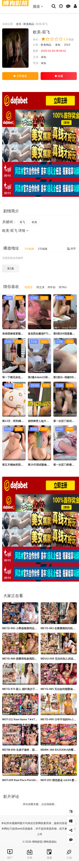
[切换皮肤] (71, 821)
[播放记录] (61, 6)
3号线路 (29, 248)
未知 (57, 44)
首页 (18, 24)
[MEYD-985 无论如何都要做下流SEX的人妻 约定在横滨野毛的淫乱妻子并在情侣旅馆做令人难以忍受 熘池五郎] (59, 674)
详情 (22, 230)
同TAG (62, 287)
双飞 (22, 222)
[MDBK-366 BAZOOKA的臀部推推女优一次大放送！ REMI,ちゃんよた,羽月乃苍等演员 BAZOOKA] (59, 734)
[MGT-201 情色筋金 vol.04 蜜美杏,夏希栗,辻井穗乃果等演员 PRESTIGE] (59, 765)
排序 (73, 248)
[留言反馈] (68, 6)
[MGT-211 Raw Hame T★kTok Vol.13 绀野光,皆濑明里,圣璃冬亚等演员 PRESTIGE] (20, 704)
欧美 (34, 222)
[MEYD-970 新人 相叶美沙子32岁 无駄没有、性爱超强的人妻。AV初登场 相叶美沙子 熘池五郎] (20, 674)
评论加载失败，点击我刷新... (39, 804)
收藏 (60, 76)
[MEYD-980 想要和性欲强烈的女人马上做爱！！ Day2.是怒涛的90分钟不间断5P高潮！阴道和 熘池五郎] (20, 643)
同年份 (52, 287)
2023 (67, 44)
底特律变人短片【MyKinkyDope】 (48, 421)
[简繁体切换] (71, 811)
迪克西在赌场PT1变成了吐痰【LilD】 (50, 333)
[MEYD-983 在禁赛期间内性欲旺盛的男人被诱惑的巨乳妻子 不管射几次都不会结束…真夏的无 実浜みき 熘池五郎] (59, 613)
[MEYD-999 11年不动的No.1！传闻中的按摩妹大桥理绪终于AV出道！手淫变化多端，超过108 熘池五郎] (59, 704)
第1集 (10, 268)
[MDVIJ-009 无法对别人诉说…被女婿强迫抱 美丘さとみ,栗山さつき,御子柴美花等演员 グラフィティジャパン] (59, 643)
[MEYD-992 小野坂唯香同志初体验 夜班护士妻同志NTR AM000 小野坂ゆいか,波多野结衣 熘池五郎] (20, 613)
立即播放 (21, 76)
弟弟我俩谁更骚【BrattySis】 (20, 333)
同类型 (28, 287)
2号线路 (42, 248)
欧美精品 (28, 24)
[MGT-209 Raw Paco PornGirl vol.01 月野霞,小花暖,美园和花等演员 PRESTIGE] (20, 765)
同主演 (40, 287)
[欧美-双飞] (15, 48)
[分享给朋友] (71, 830)
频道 (37, 6)
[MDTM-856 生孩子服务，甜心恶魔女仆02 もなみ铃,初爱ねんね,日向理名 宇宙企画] (20, 734)
